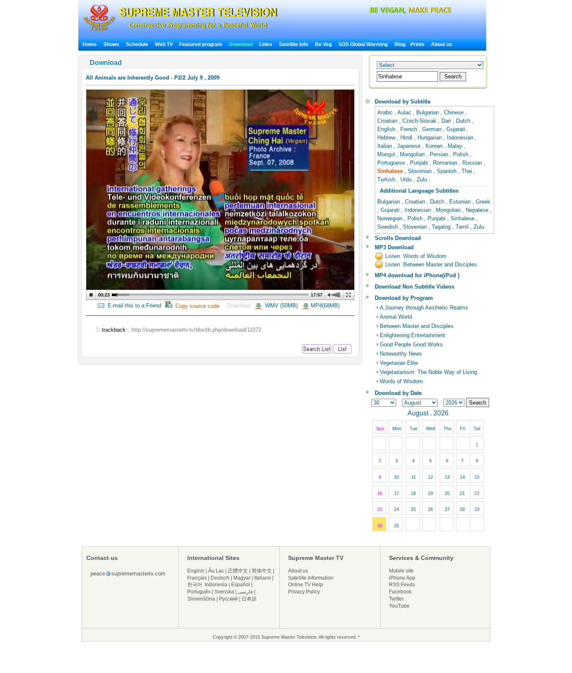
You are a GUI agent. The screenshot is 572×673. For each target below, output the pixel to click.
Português (199, 592)
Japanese (409, 146)
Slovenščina (201, 599)
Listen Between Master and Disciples (431, 264)
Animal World (396, 317)
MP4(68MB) (325, 305)
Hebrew (387, 137)
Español (240, 585)
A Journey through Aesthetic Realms (424, 307)
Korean (434, 146)
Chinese (454, 112)
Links (265, 44)
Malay (456, 146)
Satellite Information (310, 578)
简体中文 (262, 571)
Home (89, 44)
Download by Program (404, 298)
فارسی (245, 592)
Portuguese (392, 163)
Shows (111, 44)
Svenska (224, 592)
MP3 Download (394, 247)
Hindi (407, 137)
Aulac (405, 112)
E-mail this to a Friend (132, 305)
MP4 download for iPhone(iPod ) (417, 275)
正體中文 (238, 571)
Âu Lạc (216, 571)
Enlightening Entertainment (412, 335)
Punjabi (420, 163)
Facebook (400, 592)
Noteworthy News (401, 354)
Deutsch (220, 578)
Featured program (200, 44)
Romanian (446, 163)
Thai (467, 171)
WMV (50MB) (280, 305)
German (432, 129)
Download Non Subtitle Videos (414, 287)
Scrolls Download (398, 238)
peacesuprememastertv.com (127, 573)
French (409, 129)
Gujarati (456, 129)
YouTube (399, 606)
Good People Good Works (411, 344)
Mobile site (401, 571)
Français (197, 578)
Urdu (406, 179)
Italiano (262, 578)
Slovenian (420, 171)
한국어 (194, 585)
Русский (228, 599)
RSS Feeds (402, 585)
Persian (440, 154)
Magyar (241, 578)
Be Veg (323, 44)
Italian (385, 146)
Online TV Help (305, 585)
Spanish (447, 171)
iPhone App (402, 578)
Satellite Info (293, 44)
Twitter (396, 599)
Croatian (388, 121)
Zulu (423, 179)
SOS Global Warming (363, 44)
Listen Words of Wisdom (415, 256)
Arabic (385, 112)
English (387, 129)
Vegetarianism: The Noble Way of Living (428, 372)
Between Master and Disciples (416, 326)
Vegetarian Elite (399, 363)
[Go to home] (180, 31)
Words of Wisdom (401, 381)
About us (441, 44)
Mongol (387, 154)
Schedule (137, 44)
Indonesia (216, 585)
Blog (399, 44)
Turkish (387, 179)
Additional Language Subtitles (419, 191)
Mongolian (413, 154)
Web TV (164, 44)
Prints (418, 44)
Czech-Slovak (420, 121)
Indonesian (461, 137)
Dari (447, 121)
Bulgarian (428, 112)
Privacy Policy (304, 592)
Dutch (464, 121)
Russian (473, 163)
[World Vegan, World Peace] (388, 12)
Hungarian (430, 137)
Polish (461, 154)
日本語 (249, 599)
